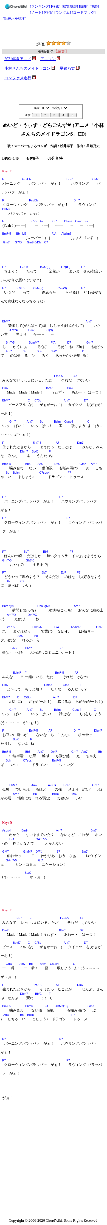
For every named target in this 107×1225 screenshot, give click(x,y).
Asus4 (6, 830)
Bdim (40, 351)
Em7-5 (32, 221)
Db (8, 581)
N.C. (19, 918)
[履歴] (94, 6)
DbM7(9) (44, 267)
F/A (54, 233)
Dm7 (69, 179)
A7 (41, 221)
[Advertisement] (53, 31)
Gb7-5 (30, 560)
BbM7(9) (8, 606)
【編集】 (61, 51)
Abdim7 (66, 233)
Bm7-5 (6, 233)
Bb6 (27, 463)
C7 (46, 242)
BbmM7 (21, 233)
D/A (11, 839)
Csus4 (68, 421)
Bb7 (26, 551)
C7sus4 (44, 472)
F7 (86, 221)
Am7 (89, 321)
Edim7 (17, 672)
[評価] (48, 12)
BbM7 (6, 321)
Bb (24, 351)
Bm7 (94, 830)
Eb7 (45, 551)
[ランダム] (62, 12)
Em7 (84, 851)
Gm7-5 (7, 560)
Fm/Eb (26, 179)
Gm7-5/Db (34, 242)
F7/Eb (24, 267)
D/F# (39, 851)
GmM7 (27, 851)
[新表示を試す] (14, 18)
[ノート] (36, 12)
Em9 (24, 830)
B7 (58, 851)
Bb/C (53, 351)
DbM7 (94, 179)
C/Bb (38, 400)
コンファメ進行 (17, 78)
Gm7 (6, 242)
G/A (40, 860)
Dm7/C (32, 614)
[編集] (83, 6)
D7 (69, 342)
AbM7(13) (62, 1006)
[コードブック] (83, 12)
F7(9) (49, 330)
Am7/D (11, 614)
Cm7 (78, 221)
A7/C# (13, 330)
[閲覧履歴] (69, 6)
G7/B (18, 242)
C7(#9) (66, 267)
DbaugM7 (43, 606)
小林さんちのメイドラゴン (27, 68)
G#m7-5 (41, 839)
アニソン (48, 59)
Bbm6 (29, 1006)
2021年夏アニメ (17, 59)
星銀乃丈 (67, 68)
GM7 (5, 851)
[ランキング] (40, 6)
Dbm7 (68, 221)
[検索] (55, 6)
